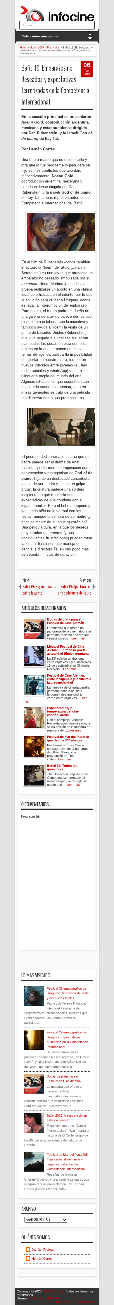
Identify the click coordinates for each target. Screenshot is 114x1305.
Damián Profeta (42, 1249)
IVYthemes (36, 1298)
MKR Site (53, 1298)
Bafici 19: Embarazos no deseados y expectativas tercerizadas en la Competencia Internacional (55, 85)
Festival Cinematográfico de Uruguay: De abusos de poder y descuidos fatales (68, 993)
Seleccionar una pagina (40, 36)
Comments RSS (86, 1302)
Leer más (78, 638)
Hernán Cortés (42, 1258)
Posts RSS (64, 1302)
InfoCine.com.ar (54, 1291)
